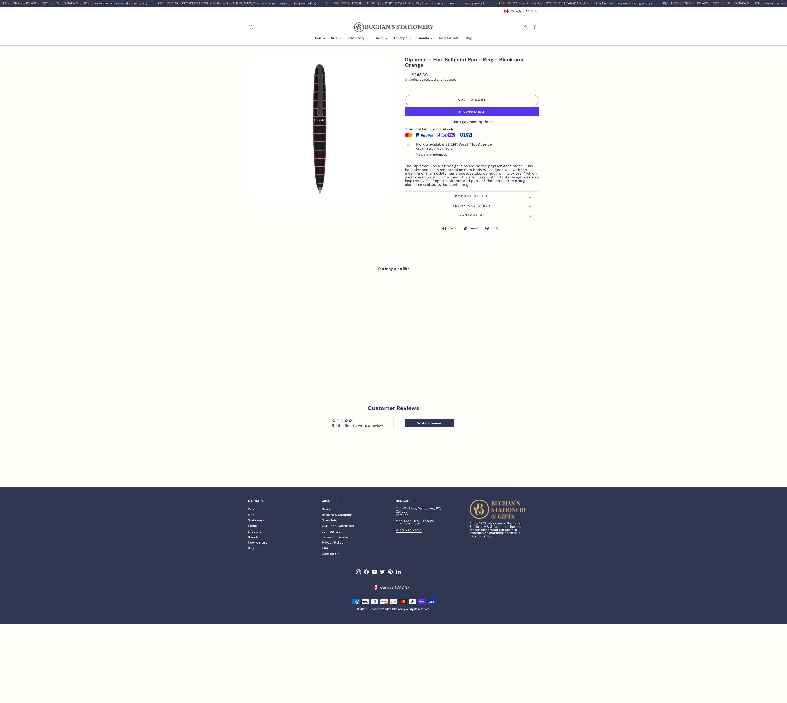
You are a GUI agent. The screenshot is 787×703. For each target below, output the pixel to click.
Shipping (412, 79)
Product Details (472, 196)
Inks (335, 38)
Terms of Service (335, 537)
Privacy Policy (333, 543)
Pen (318, 38)
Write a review (429, 423)
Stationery (356, 38)
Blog (468, 38)
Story (326, 509)
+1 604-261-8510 (409, 530)
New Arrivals (449, 38)
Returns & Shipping (337, 515)
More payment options (472, 122)
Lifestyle (401, 38)
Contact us (472, 215)
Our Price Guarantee (338, 526)
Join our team (332, 532)
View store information (432, 154)
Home (380, 38)
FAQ (325, 548)
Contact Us (330, 554)
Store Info (329, 520)
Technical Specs (472, 205)
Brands (424, 38)
